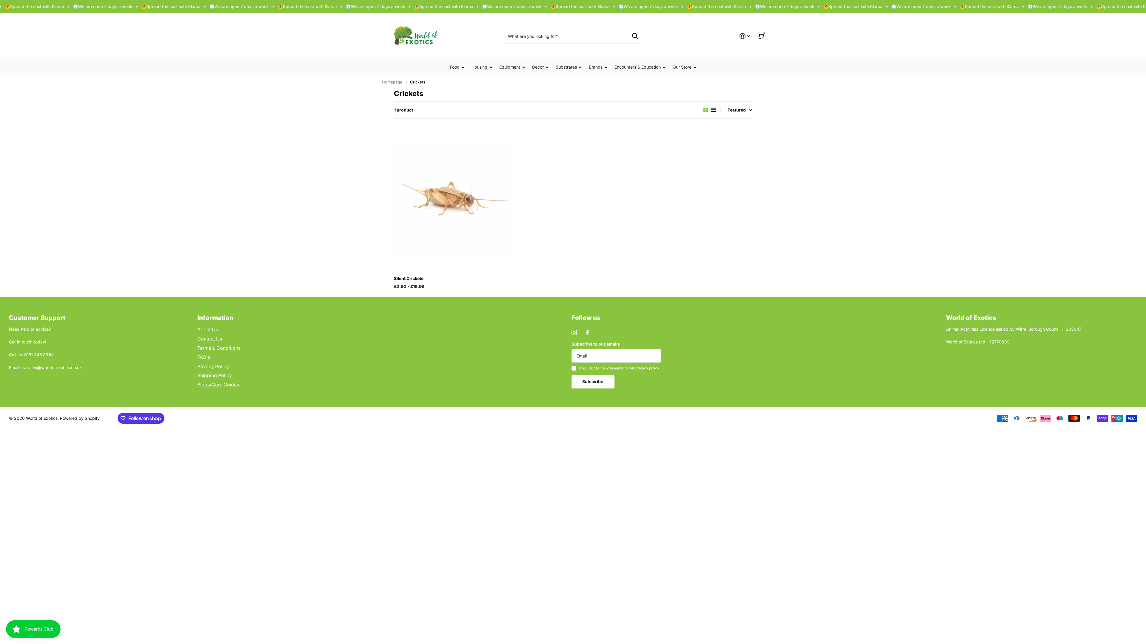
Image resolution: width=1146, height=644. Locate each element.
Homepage (392, 82)
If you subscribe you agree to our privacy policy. (619, 368)
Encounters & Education (637, 66)
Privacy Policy (213, 366)
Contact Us (209, 339)
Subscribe (593, 381)
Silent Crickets (408, 278)
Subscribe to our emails (596, 343)
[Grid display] (705, 110)
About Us (207, 329)
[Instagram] (574, 332)
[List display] (713, 110)
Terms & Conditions (219, 348)
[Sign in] (744, 36)
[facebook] (587, 332)
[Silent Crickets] (452, 199)
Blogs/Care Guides (218, 385)
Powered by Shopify (80, 418)
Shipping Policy (214, 375)
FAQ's (203, 357)
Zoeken (635, 36)
